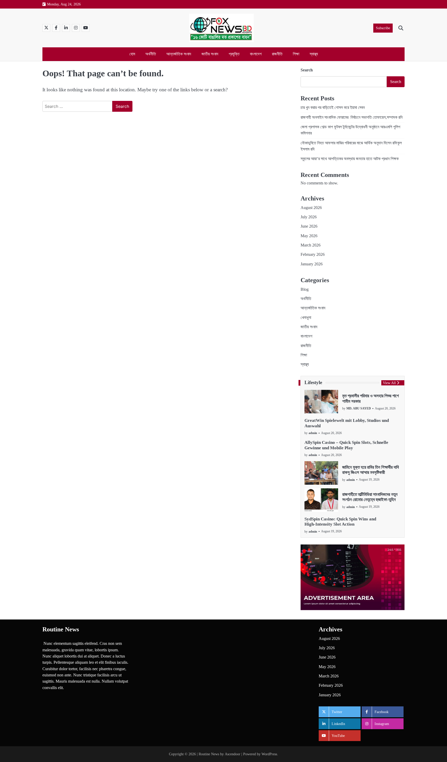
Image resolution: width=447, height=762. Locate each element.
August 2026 (311, 207)
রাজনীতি (277, 54)
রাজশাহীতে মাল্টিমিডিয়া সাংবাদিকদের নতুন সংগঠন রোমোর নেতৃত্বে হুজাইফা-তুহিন (370, 497)
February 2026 (313, 254)
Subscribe (383, 28)
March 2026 (311, 245)
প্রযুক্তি (234, 54)
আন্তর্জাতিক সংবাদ (178, 54)
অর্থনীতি (150, 54)
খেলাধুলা (306, 317)
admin (313, 433)
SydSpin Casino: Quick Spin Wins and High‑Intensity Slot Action (340, 522)
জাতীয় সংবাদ (210, 54)
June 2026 (309, 226)
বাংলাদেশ (256, 54)
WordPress (269, 754)
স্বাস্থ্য (314, 54)
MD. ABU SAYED (358, 408)
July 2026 (309, 217)
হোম (132, 54)
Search (307, 70)
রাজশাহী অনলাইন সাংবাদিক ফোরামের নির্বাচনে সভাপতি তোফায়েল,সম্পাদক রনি (352, 117)
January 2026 (312, 264)
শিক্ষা (296, 54)
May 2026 (309, 236)
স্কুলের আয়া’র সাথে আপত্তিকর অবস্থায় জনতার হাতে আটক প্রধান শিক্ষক (350, 158)
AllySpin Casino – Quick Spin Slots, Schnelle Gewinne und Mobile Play (346, 445)
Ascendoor (232, 754)
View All (389, 383)
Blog (305, 289)
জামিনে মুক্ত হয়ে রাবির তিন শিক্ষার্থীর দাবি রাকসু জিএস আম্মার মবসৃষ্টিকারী (370, 470)
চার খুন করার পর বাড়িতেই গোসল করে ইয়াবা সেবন (333, 107)
